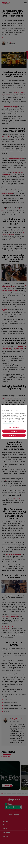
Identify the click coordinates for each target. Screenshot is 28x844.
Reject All (14, 431)
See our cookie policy (8, 423)
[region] (14, 422)
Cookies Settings (14, 427)
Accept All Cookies (14, 435)
